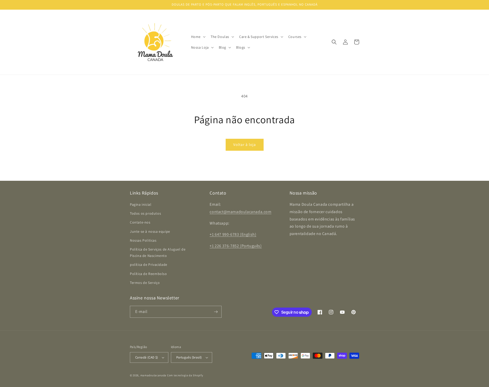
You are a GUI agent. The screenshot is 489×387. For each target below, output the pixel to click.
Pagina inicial (140, 204)
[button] (198, 36)
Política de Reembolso (148, 273)
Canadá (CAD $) (146, 357)
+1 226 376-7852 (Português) (236, 245)
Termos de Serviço (145, 282)
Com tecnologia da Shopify (185, 375)
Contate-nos (140, 222)
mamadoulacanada (153, 375)
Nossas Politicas (143, 240)
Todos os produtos (145, 213)
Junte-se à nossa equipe (150, 231)
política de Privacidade (148, 264)
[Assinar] (215, 312)
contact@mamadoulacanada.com (240, 211)
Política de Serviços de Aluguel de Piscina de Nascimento (157, 252)
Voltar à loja (244, 144)
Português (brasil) (189, 357)
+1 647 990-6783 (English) (233, 234)
